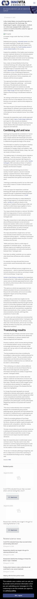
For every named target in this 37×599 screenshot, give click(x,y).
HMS (9, 459)
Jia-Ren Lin (10, 202)
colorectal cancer (23, 41)
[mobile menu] (34, 3)
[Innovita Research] (13, 2)
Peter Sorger (10, 90)
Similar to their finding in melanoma (13, 277)
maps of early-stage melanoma (23, 119)
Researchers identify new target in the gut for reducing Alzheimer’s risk (18, 523)
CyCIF (26, 195)
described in (12, 70)
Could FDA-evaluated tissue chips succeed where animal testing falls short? (16, 490)
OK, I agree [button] (18, 595)
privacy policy (11, 591)
